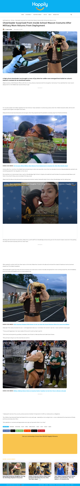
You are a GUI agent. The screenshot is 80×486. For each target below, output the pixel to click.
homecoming (17, 426)
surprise (45, 426)
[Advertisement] (40, 97)
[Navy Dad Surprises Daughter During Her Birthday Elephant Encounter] (14, 468)
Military (12, 20)
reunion (37, 426)
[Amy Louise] (4, 29)
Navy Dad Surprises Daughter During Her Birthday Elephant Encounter (14, 477)
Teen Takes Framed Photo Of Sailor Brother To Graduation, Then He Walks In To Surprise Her (64, 478)
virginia (49, 426)
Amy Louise (9, 29)
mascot (22, 426)
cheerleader (12, 426)
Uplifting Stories (6, 20)
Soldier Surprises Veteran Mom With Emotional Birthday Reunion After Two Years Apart (39, 478)
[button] (71, 15)
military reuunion (32, 426)
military (26, 426)
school (41, 426)
